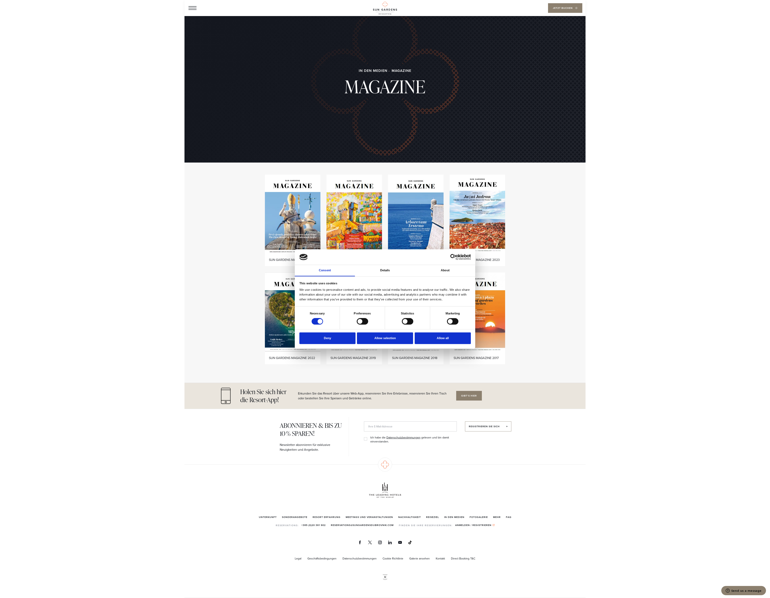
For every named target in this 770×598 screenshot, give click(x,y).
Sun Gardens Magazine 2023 (477, 259)
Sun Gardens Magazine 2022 (292, 358)
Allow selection (385, 338)
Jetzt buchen (563, 8)
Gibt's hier (469, 395)
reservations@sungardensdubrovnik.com (362, 525)
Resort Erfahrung (326, 517)
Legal (298, 558)
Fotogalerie (479, 517)
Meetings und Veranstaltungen (369, 517)
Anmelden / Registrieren (473, 525)
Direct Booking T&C (463, 558)
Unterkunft (268, 517)
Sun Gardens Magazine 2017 (476, 358)
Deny (327, 338)
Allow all (443, 338)
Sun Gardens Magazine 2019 (353, 358)
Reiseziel (432, 517)
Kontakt (440, 558)
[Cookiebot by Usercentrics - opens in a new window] (453, 257)
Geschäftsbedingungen (321, 558)
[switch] (362, 321)
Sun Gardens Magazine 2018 (414, 358)
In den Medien (373, 70)
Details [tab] (385, 270)
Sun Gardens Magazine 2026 (292, 259)
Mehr (497, 517)
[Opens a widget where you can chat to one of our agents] (743, 591)
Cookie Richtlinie (393, 558)
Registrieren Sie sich (484, 426)
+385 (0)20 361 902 (313, 525)
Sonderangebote (294, 517)
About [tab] (445, 270)
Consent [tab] (325, 270)
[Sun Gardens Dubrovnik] (385, 8)
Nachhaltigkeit (409, 517)
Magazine (401, 70)
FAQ (508, 517)
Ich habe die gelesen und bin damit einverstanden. (409, 439)
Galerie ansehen (419, 558)
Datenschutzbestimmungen (403, 437)
